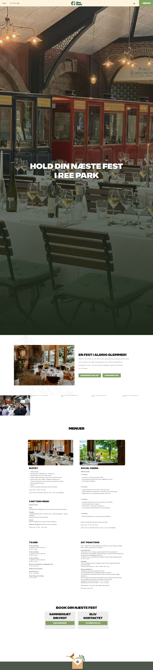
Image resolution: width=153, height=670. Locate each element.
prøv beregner (60, 623)
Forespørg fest (112, 375)
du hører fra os (93, 623)
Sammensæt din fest (89, 375)
